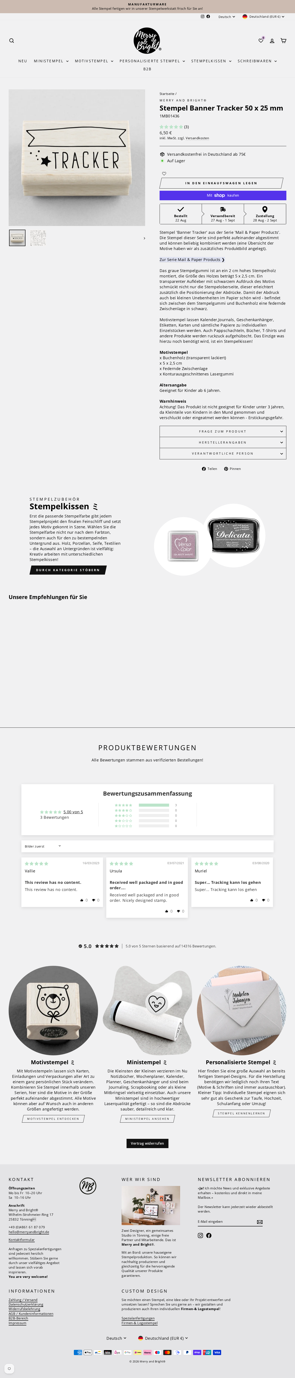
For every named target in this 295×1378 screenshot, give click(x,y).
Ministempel (49, 61)
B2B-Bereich (18, 1318)
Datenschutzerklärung (26, 1304)
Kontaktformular (22, 1239)
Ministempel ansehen (147, 1119)
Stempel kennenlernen (241, 1113)
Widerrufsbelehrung (24, 1309)
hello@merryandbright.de (29, 1232)
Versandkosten (197, 138)
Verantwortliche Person (223, 453)
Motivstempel (92, 61)
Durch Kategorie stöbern (68, 570)
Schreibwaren (256, 61)
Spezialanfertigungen (138, 1318)
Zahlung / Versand (23, 1300)
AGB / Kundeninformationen (31, 1313)
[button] (172, 126)
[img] (36, 863)
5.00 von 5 (73, 811)
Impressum (17, 1323)
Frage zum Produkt (223, 431)
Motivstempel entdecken (53, 1119)
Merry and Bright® (183, 100)
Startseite (167, 93)
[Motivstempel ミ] (53, 1010)
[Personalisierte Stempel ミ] (241, 1010)
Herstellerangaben (223, 442)
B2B (147, 69)
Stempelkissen (209, 61)
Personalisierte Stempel (151, 61)
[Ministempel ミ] (147, 1010)
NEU (23, 61)
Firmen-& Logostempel (140, 1323)
